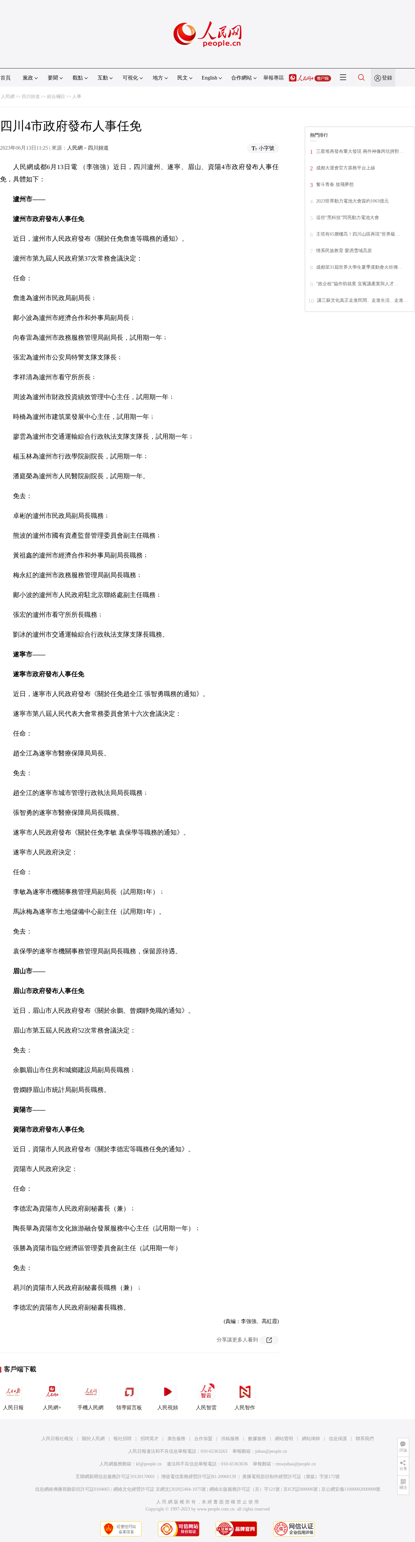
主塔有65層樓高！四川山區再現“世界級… (358, 234)
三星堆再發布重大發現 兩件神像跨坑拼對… (360, 151)
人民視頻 (167, 1407)
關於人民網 (93, 1438)
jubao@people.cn (271, 1451)
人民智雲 (206, 1407)
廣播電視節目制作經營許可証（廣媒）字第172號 (291, 1476)
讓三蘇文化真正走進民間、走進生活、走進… (362, 300)
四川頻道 (31, 96)
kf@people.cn (148, 1464)
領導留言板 (129, 1407)
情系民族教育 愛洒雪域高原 (344, 250)
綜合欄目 (56, 96)
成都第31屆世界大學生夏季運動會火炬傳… (359, 267)
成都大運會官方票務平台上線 (345, 167)
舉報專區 (273, 77)
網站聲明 (284, 1438)
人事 (76, 96)
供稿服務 (230, 1438)
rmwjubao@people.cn (296, 1464)
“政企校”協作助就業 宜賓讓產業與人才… (357, 283)
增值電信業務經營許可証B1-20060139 (198, 1476)
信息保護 (338, 1438)
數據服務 (257, 1438)
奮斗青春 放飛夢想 (335, 184)
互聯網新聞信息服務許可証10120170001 (115, 1476)
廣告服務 (176, 1438)
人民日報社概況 (57, 1438)
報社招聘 (122, 1438)
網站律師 (311, 1438)
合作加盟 (203, 1438)
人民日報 (13, 1407)
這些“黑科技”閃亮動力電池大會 (347, 217)
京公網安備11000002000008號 (350, 1489)
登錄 (387, 77)
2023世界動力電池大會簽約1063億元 (352, 201)
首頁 (5, 77)
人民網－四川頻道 (88, 148)
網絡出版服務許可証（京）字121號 (244, 1489)
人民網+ (52, 1407)
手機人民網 (90, 1407)
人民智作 (244, 1407)
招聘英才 (149, 1438)
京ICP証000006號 (300, 1489)
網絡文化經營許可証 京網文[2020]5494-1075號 (159, 1489)
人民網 (8, 96)
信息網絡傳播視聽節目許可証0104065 (72, 1489)
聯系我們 (365, 1438)
